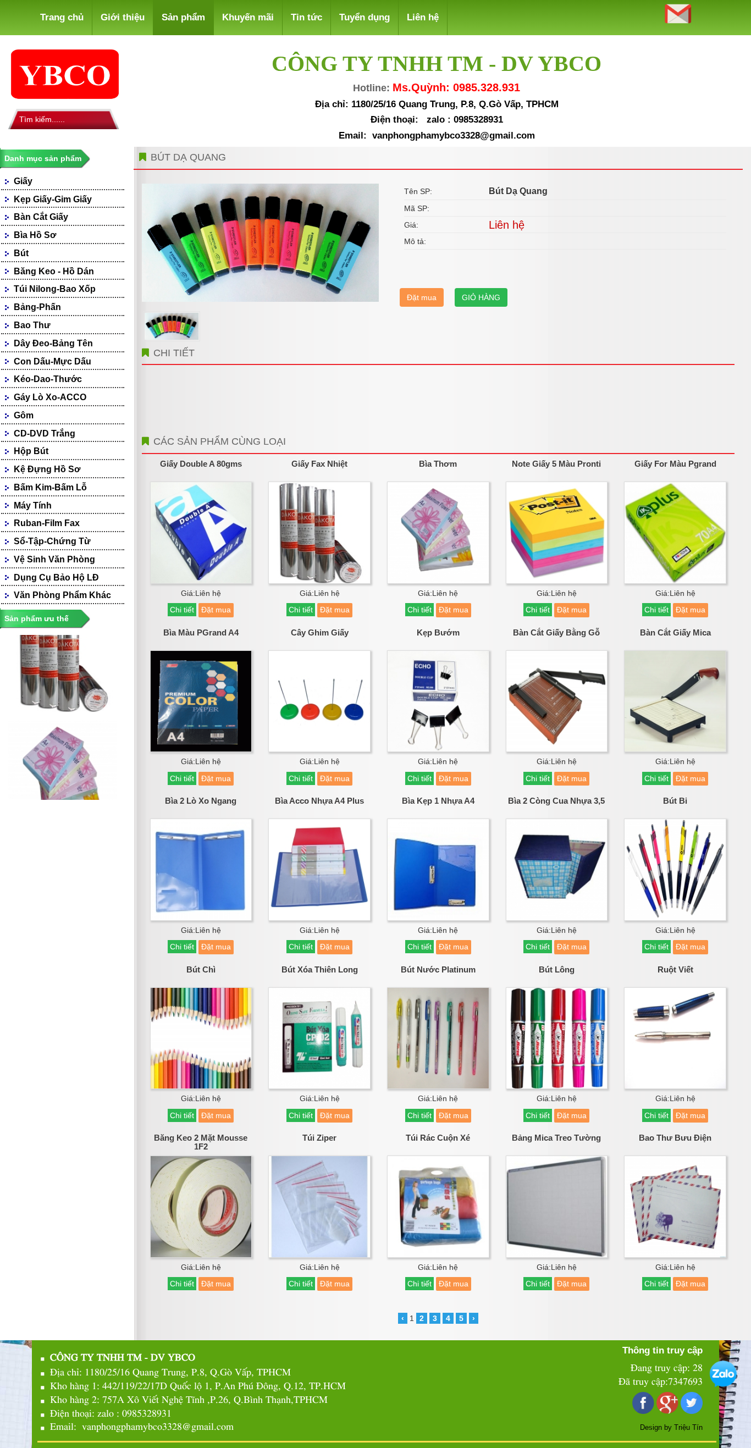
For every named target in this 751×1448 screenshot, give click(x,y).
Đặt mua (422, 297)
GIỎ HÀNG (481, 297)
